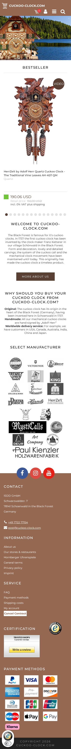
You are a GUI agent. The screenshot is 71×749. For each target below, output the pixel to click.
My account (11, 608)
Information (18, 538)
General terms (13, 562)
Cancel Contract (15, 613)
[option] (35, 140)
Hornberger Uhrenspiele (20, 557)
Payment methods (16, 597)
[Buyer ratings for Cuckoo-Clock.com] (22, 647)
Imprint (9, 573)
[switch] (8, 743)
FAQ (7, 592)
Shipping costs (13, 603)
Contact (13, 487)
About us (10, 546)
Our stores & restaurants (20, 552)
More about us (35, 276)
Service (12, 583)
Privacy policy (13, 568)
